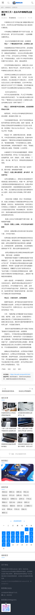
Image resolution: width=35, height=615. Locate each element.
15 (26, 537)
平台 (26, 495)
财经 (11, 492)
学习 (11, 495)
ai (3, 509)
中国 (5, 506)
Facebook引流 (25, 581)
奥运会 (5, 499)
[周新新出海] (17, 4)
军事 (9, 509)
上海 (19, 502)
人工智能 (28, 506)
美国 (12, 506)
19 (13, 541)
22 (26, 541)
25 (8, 545)
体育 (19, 492)
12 (13, 537)
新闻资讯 (8, 7)
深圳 (26, 502)
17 (3, 541)
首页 (2, 7)
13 (17, 537)
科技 (9, 369)
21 (22, 541)
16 (31, 537)
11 (8, 537)
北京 (14, 369)
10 (3, 537)
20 (17, 541)
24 (3, 545)
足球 (21, 499)
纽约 (19, 369)
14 (22, 537)
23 (31, 541)
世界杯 (14, 499)
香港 (4, 502)
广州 (28, 499)
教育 (4, 513)
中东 (16, 509)
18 (8, 541)
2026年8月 (17, 521)
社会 (4, 495)
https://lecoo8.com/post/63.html (20, 374)
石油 (23, 509)
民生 (26, 492)
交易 (19, 495)
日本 (19, 506)
